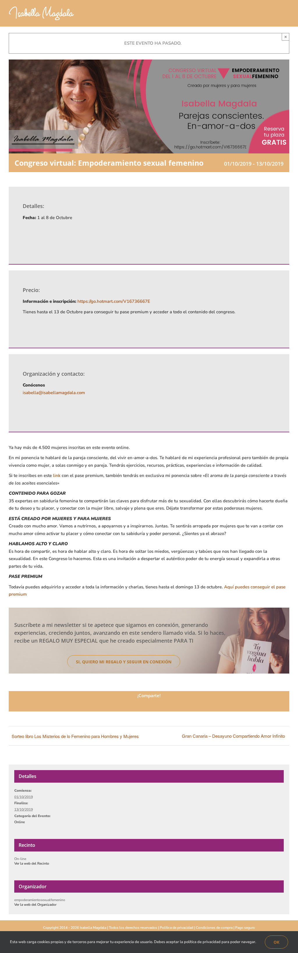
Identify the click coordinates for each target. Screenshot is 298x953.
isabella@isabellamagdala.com (54, 393)
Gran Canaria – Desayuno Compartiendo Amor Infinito (233, 736)
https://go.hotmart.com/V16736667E (113, 301)
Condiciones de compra (214, 927)
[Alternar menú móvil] (287, 15)
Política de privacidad (176, 927)
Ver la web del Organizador (35, 904)
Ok (276, 942)
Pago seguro (245, 927)
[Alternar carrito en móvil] (276, 15)
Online (19, 822)
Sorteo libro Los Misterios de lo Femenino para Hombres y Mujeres (75, 736)
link (57, 475)
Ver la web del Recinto (31, 863)
